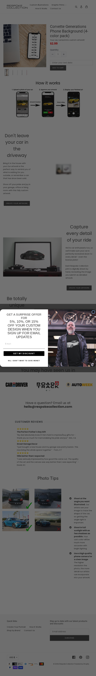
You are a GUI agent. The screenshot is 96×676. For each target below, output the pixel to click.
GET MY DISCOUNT (24, 353)
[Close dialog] (93, 312)
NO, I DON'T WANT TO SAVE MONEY (24, 360)
